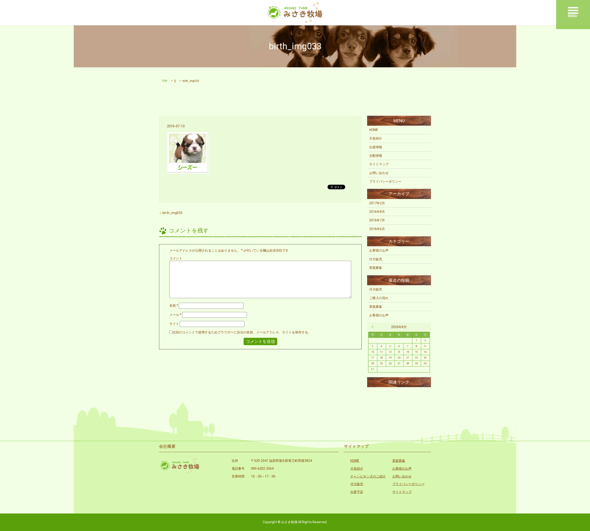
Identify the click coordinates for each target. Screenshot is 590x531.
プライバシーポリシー (385, 181)
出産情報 (375, 147)
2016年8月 (377, 212)
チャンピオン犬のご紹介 (368, 476)
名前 (173, 305)
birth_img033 (172, 213)
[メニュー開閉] (573, 10)
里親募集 (375, 268)
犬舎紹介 (375, 138)
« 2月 (374, 327)
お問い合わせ (379, 173)
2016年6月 (377, 229)
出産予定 (356, 492)
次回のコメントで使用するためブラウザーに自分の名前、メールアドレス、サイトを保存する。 (241, 332)
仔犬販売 (375, 259)
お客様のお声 (379, 250)
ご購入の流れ (379, 298)
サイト (174, 324)
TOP (164, 81)
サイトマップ (379, 164)
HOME (373, 130)
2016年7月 (377, 220)
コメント (175, 258)
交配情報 (375, 155)
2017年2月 (377, 203)
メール (175, 315)
